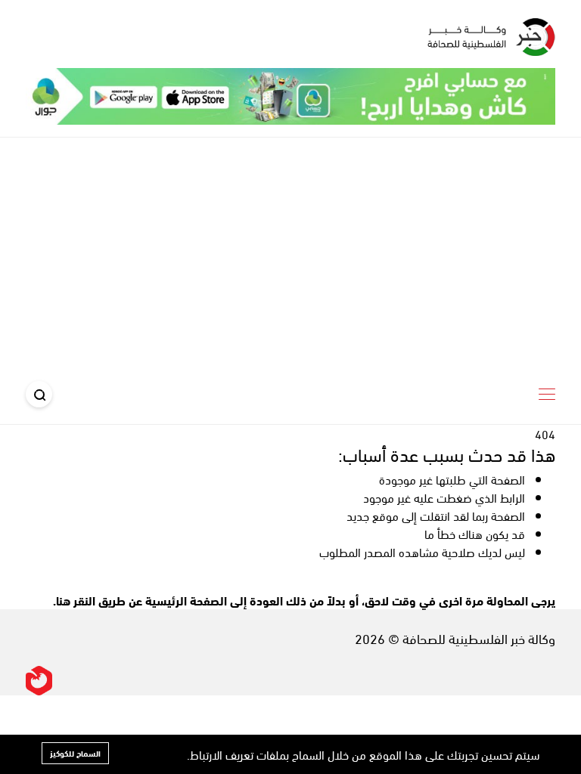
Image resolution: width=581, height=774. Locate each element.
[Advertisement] (290, 251)
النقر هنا (75, 600)
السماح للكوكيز (75, 752)
